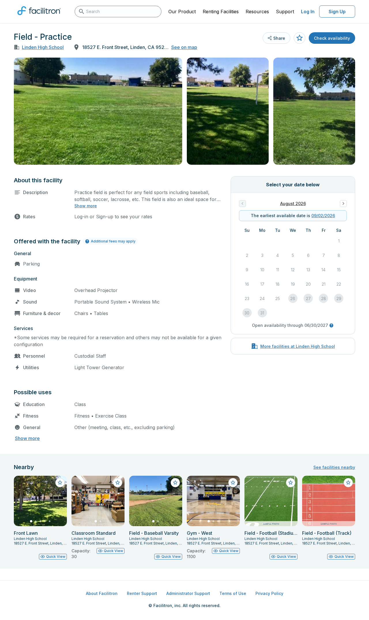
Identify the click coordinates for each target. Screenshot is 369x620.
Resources (257, 11)
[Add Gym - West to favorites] (233, 482)
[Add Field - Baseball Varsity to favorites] (175, 482)
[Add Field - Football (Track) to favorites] (348, 482)
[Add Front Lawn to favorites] (60, 482)
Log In (308, 11)
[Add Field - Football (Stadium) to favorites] (290, 482)
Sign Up (337, 11)
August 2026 (293, 203)
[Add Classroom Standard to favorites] (117, 482)
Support (285, 11)
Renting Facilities (221, 11)
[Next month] (343, 203)
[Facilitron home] (39, 17)
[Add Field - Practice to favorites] (299, 38)
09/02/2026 (323, 215)
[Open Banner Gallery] (98, 111)
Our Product (182, 11)
